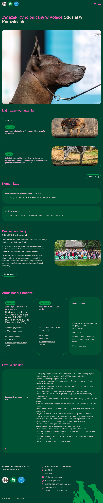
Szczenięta (10, 303)
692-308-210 (9, 340)
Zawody (9, 154)
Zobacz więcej (93, 177)
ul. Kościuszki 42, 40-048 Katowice (58, 467)
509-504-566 (43, 339)
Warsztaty (10, 127)
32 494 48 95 (49, 470)
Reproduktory (45, 303)
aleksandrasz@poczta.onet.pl (16, 343)
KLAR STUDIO (7, 499)
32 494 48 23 (49, 474)
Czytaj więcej (9, 274)
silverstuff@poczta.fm (47, 342)
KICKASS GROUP (20, 499)
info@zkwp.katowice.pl (53, 477)
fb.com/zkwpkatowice (53, 481)
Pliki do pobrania (79, 346)
